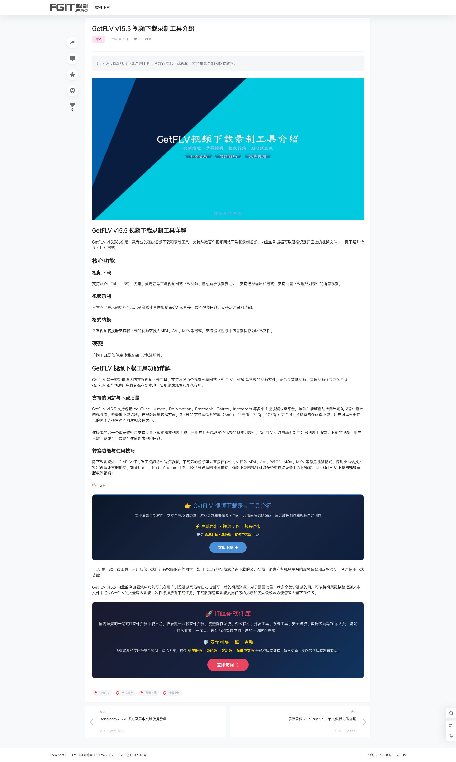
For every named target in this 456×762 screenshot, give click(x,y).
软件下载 (102, 7)
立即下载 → (228, 547)
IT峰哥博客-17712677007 (95, 755)
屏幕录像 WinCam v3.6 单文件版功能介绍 (322, 718)
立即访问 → (228, 665)
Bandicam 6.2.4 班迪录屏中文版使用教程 (133, 718)
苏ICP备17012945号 (133, 755)
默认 (99, 39)
